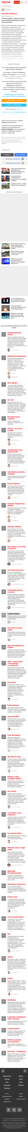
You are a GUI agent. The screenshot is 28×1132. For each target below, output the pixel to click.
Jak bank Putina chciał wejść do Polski (14, 451)
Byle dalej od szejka (14, 757)
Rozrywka (7, 1085)
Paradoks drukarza (13, 614)
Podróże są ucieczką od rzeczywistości (14, 1041)
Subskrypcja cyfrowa (7, 1096)
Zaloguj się (19, 109)
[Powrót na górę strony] (25, 1071)
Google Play (11, 133)
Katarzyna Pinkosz (15, 729)
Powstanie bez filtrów (14, 833)
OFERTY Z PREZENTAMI (14, 105)
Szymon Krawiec (14, 466)
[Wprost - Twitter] (14, 1110)
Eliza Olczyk (13, 373)
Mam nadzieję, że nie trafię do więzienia (16, 548)
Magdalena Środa (14, 440)
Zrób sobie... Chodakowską (16, 1051)
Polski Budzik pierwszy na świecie (15, 591)
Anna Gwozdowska (15, 750)
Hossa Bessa (11, 682)
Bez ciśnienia (11, 791)
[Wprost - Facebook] (8, 1110)
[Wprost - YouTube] (19, 1110)
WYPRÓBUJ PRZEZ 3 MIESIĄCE (14, 100)
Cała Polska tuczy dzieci (15, 570)
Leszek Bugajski (14, 911)
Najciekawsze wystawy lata (16, 884)
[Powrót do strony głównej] (2, 1071)
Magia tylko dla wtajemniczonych (14, 872)
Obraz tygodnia (12, 383)
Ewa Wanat (13, 621)
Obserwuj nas (13, 159)
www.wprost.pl (13, 1127)
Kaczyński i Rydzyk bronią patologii (16, 505)
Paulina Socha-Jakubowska (17, 564)
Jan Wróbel (13, 444)
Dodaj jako (13, 163)
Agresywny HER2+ (13, 716)
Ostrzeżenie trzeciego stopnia (14, 629)
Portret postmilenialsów (15, 917)
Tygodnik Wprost (5, 150)
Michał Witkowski (14, 841)
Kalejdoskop (11, 1000)
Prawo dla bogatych (13, 735)
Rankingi (7, 1088)
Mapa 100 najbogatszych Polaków (15, 646)
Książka (10, 978)
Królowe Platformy (13, 484)
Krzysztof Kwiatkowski (15, 806)
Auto (7, 1082)
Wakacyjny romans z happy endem (16, 849)
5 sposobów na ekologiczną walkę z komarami (16, 1018)
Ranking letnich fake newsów (14, 334)
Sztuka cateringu (13, 705)
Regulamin (7, 1099)
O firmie (7, 1093)
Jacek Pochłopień (14, 350)
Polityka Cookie (7, 1101)
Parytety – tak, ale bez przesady (14, 429)
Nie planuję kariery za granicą (13, 418)
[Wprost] (1, 6)
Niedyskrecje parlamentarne (16, 356)
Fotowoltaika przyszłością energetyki (16, 473)
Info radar (10, 400)
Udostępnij (22, 155)
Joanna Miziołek (14, 376)
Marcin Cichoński (14, 972)
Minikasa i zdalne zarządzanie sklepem (14, 778)
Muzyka (10, 957)
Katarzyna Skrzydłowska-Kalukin (17, 584)
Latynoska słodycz (13, 1029)
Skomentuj (7, 155)
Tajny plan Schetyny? (14, 527)
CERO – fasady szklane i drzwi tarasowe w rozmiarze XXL (15, 663)
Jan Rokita (13, 639)
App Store (4, 133)
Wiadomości (7, 1076)
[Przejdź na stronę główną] (0, 2)
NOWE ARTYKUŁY (14, 112)
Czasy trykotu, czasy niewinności (14, 814)
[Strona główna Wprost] (5, 2)
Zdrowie (7, 1079)
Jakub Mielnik (14, 770)
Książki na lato (12, 897)
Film (8, 934)
